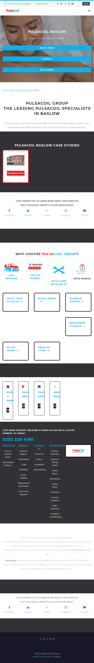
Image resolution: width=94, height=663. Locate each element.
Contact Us (39, 454)
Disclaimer (54, 492)
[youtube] (84, 210)
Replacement (47, 70)
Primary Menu (89, 11)
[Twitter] (65, 4)
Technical (39, 406)
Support (47, 59)
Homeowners (23, 459)
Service (23, 446)
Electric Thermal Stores (8, 454)
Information (57, 446)
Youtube (84, 215)
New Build (23, 469)
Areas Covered (15, 90)
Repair (8, 410)
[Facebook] (58, 4)
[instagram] (66, 210)
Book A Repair (47, 48)
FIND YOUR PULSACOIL (43, 18)
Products (9, 446)
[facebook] (9, 210)
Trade (86, 4)
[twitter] (47, 210)
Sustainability (40, 469)
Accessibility (55, 478)
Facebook (9, 215)
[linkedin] (28, 210)
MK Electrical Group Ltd (44, 656)
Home (5, 90)
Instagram (66, 215)
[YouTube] (72, 4)
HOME (25, 18)
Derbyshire (26, 90)
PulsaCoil (55, 406)
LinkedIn (28, 215)
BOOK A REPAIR (65, 18)
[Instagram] (69, 4)
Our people (39, 464)
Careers (39, 459)
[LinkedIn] (61, 4)
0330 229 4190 (43, 4)
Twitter (47, 215)
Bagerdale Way (16, 173)
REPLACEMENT (84, 18)
